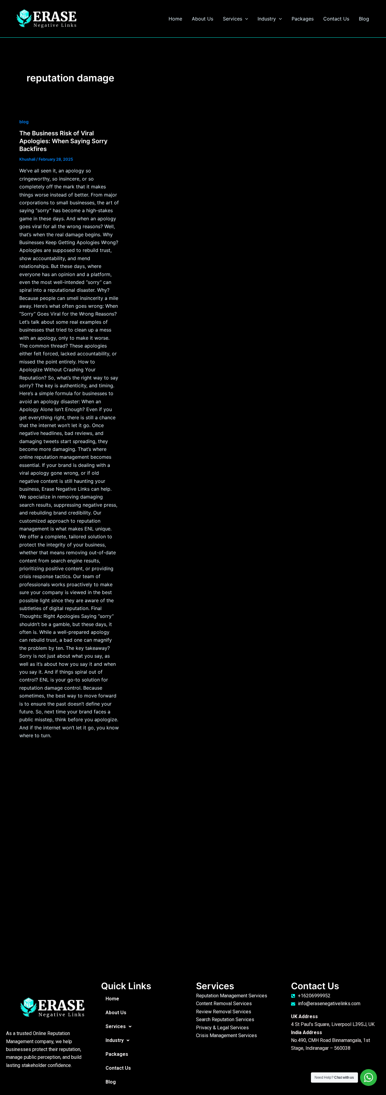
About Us (202, 19)
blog (24, 121)
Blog (364, 19)
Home (175, 19)
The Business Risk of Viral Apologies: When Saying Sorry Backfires (63, 141)
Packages (303, 19)
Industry (267, 19)
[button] (245, 19)
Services (232, 19)
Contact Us (336, 19)
